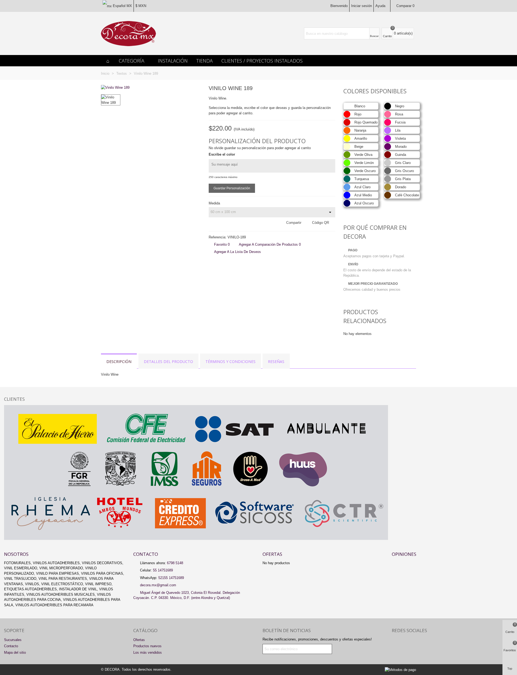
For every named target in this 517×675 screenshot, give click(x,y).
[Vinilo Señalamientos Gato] (323, 89)
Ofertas (272, 554)
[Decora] (128, 33)
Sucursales (13, 640)
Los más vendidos (147, 652)
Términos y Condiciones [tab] (230, 361)
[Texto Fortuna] (331, 89)
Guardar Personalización (232, 188)
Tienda (204, 60)
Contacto (11, 646)
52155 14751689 (171, 578)
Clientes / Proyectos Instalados (262, 60)
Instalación (173, 60)
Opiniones (404, 554)
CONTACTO (145, 554)
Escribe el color (222, 154)
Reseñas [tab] (276, 361)
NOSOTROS (16, 554)
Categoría (131, 60)
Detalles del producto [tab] (168, 361)
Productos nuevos (147, 646)
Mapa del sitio (15, 652)
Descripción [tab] (118, 361)
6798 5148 (175, 563)
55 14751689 (163, 570)
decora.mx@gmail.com (158, 585)
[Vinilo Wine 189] (115, 87)
